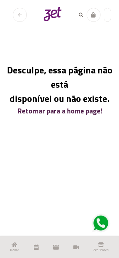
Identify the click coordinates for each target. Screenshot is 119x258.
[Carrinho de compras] (93, 15)
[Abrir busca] (81, 15)
